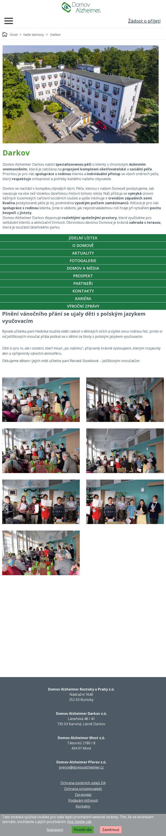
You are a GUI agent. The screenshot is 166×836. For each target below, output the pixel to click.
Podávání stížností (83, 800)
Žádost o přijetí (144, 21)
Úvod (14, 34)
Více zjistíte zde (79, 821)
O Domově (83, 245)
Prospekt (83, 275)
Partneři (83, 283)
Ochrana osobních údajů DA (83, 782)
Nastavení (55, 829)
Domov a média (83, 268)
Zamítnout (110, 829)
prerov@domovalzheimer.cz (81, 767)
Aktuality (83, 253)
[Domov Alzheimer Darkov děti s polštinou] (41, 399)
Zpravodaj (83, 794)
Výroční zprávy (83, 306)
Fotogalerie (83, 260)
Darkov (55, 34)
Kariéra (83, 298)
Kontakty (83, 291)
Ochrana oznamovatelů (83, 788)
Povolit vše (82, 829)
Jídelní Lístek (83, 237)
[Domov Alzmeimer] (81, 7)
